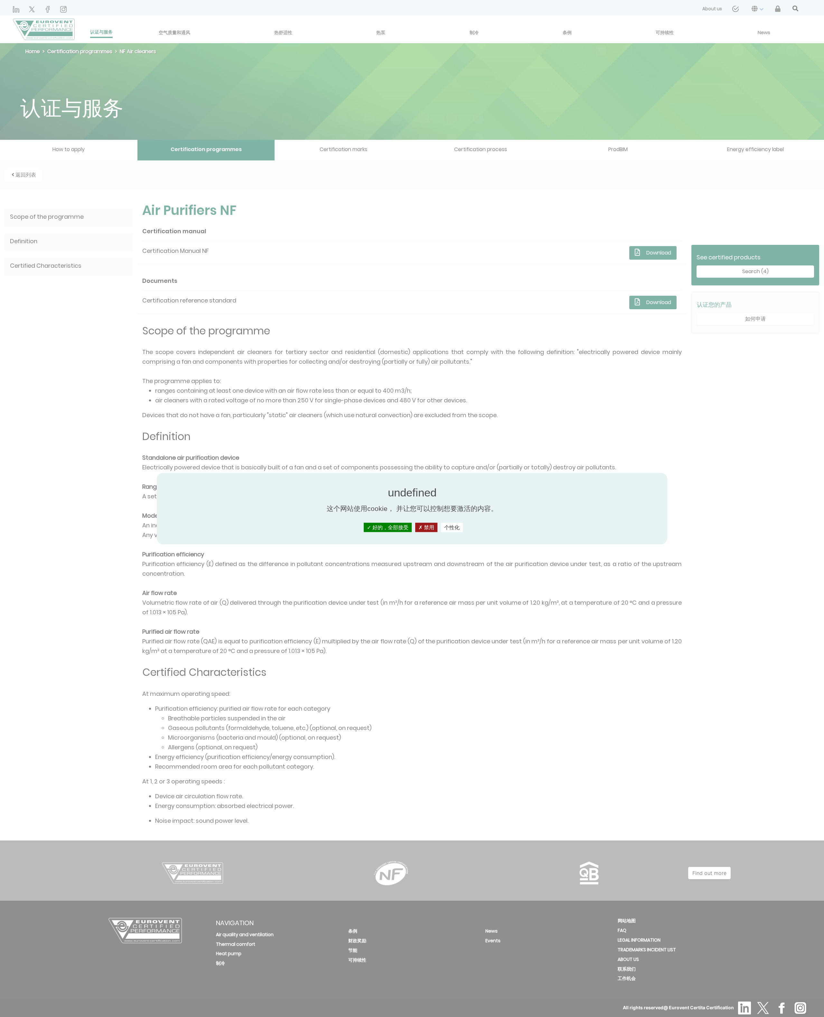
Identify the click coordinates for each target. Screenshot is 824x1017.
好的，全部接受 (389, 527)
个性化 (452, 527)
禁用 (428, 527)
